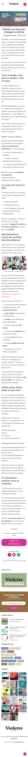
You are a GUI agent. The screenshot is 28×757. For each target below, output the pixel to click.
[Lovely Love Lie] (14, 708)
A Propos (5, 648)
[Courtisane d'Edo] (5, 700)
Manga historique (7, 657)
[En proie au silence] (5, 716)
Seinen (4, 664)
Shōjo (18, 664)
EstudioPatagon (20, 742)
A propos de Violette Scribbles (16, 619)
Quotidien (21, 533)
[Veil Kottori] (5, 676)
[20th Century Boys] (14, 716)
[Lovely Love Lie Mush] (5, 692)
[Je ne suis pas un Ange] (14, 684)
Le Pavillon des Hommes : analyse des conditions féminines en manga (17, 636)
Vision (14, 535)
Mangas (18, 657)
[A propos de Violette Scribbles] (5, 621)
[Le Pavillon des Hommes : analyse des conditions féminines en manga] (5, 637)
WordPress (14, 738)
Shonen (11, 664)
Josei (3, 651)
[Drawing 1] (5, 708)
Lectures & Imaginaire (8, 654)
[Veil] (14, 700)
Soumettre (14, 608)
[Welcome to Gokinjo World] (22, 684)
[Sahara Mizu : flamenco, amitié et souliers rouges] (5, 629)
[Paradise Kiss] (22, 692)
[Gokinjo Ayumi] (14, 692)
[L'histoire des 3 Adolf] (14, 676)
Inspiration (14, 533)
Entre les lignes (15, 648)
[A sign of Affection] (5, 684)
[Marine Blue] (22, 676)
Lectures (10, 651)
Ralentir (15, 529)
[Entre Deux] (22, 708)
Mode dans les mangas (8, 661)
